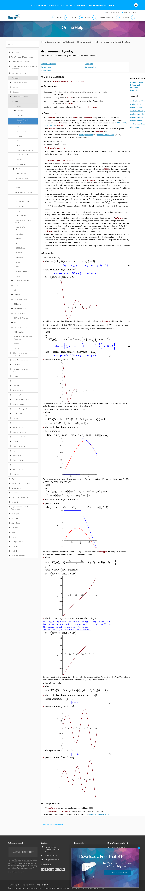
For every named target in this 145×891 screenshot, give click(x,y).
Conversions (17, 441)
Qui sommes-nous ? (15, 843)
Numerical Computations (21, 409)
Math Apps (15, 514)
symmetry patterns (22, 271)
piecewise (19, 253)
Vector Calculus (18, 427)
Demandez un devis (130, 12)
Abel (17, 183)
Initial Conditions (21, 215)
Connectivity (15, 502)
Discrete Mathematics (20, 360)
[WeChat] (63, 869)
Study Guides (16, 523)
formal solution (21, 206)
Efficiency (20, 127)
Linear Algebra (18, 395)
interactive (19, 234)
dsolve (16, 101)
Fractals (15, 381)
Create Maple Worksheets (20, 62)
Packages (16, 418)
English (16, 885)
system (18, 276)
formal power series (22, 201)
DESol (18, 187)
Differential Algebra (20, 313)
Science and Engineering (19, 497)
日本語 (38, 885)
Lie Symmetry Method (21, 299)
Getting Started (16, 52)
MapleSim (14, 551)
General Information (20, 83)
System (13, 532)
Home (43, 42)
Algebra (15, 87)
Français (24, 885)
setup (17, 267)
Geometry (16, 385)
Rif (15, 323)
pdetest (16, 348)
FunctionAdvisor (18, 460)
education (19, 197)
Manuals (14, 537)
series (18, 262)
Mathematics (15, 78)
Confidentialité (64, 888)
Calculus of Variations (20, 437)
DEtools (17, 295)
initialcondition (19, 332)
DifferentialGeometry (20, 446)
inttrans (18, 239)
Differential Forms (20, 327)
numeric (18, 106)
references (19, 257)
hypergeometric (21, 211)
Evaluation (16, 364)
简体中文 (45, 885)
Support (50, 42)
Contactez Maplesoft (112, 12)
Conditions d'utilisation (52, 888)
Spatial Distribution (23, 155)
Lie (16, 243)
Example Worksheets (21, 281)
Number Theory (18, 404)
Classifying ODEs (20, 309)
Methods (20, 111)
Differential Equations (20, 97)
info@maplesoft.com (52, 860)
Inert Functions (18, 469)
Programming (16, 488)
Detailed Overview (22, 178)
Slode (16, 285)
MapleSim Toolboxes (18, 556)
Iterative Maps (18, 390)
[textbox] (59, 185)
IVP (18, 141)
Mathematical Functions (21, 399)
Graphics (14, 493)
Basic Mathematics (19, 432)
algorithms (19, 169)
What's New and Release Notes (22, 57)
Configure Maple (17, 542)
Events (19, 136)
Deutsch (31, 885)
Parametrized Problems (25, 150)
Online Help (59, 42)
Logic (14, 451)
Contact (44, 843)
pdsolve (16, 290)
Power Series (17, 455)
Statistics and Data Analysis (20, 483)
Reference (14, 528)
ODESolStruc (20, 248)
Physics (14, 479)
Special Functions (19, 423)
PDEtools (17, 304)
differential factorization (24, 192)
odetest (16, 344)
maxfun (19, 145)
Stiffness (20, 159)
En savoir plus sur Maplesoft (16, 872)
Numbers (16, 474)
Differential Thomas (21, 318)
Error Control (22, 131)
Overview (20, 115)
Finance (15, 376)
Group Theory (18, 465)
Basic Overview (21, 173)
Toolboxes (14, 546)
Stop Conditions (22, 164)
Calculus (16, 92)
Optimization (17, 413)
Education (14, 518)
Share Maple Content (18, 73)
